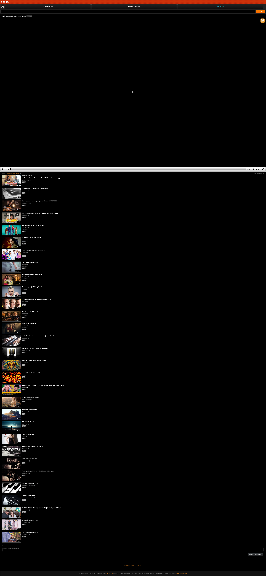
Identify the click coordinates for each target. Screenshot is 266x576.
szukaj (261, 11)
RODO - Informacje (181, 573)
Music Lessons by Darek (12, 173)
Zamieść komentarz (255, 554)
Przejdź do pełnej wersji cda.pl (133, 565)
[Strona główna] (5, 2)
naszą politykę (109, 573)
